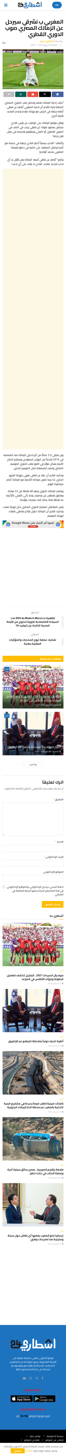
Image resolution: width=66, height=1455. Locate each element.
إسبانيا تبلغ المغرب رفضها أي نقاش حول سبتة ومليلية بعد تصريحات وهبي (35, 1237)
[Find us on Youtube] (24, 1378)
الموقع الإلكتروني (53, 872)
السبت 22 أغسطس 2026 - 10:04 (47, 751)
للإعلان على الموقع (54, 1440)
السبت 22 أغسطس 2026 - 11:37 (47, 704)
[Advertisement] (33, 309)
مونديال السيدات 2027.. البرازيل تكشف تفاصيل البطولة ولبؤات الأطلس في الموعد (33, 698)
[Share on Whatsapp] (20, 94)
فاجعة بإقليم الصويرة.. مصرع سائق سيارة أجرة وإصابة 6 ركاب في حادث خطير (35, 1171)
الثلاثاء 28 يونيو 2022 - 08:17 (44, 45)
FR (57, 5)
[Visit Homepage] (30, 5)
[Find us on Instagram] (30, 1378)
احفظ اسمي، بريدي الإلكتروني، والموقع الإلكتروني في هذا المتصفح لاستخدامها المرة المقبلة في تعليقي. (35, 890)
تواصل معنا (35, 1436)
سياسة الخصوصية (55, 1436)
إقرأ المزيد (33, 764)
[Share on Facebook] (57, 94)
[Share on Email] (32, 94)
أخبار (6, 669)
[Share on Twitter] (45, 94)
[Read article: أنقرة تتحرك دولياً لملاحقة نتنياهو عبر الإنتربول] (33, 733)
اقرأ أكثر (28, 1451)
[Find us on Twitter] (36, 1378)
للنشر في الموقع (31, 1440)
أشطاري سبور (47, 41)
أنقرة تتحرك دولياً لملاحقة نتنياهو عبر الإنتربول (34, 747)
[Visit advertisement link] (33, 524)
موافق (17, 1451)
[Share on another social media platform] (8, 94)
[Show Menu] (5, 5)
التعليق (58, 799)
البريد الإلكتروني (53, 857)
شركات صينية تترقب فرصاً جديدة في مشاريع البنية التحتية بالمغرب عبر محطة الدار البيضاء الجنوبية (33, 1105)
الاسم (59, 842)
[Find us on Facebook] (42, 1378)
